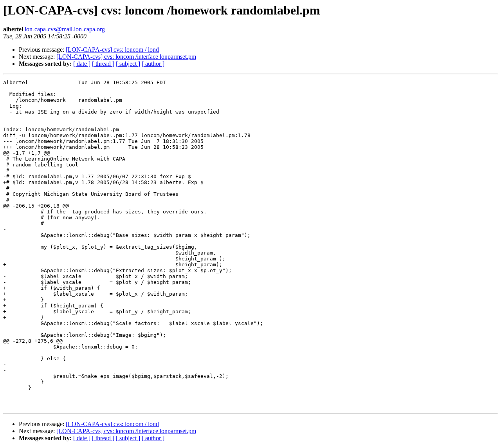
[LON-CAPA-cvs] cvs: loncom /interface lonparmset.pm (126, 56)
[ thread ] (103, 63)
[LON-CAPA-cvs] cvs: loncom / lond (112, 49)
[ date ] (81, 63)
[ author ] (153, 63)
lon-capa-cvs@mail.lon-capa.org (65, 29)
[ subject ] (128, 63)
